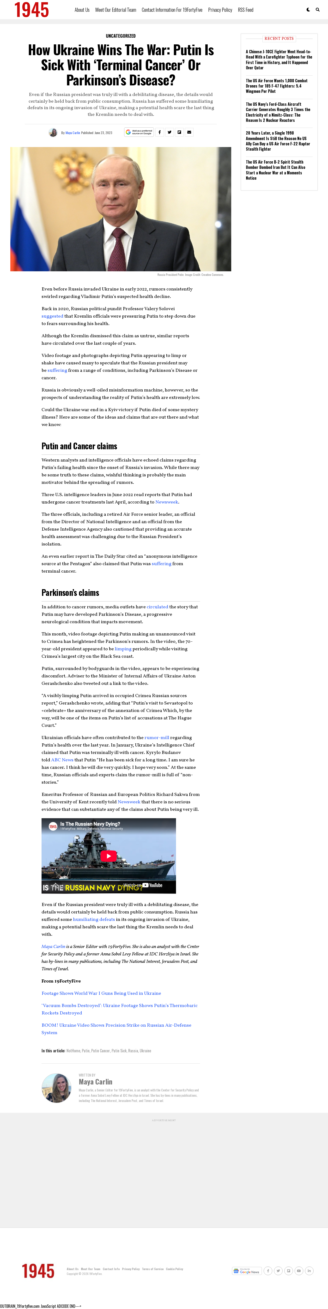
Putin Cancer (100, 1051)
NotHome (73, 1051)
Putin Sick (119, 1051)
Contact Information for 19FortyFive (172, 9)
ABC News (62, 760)
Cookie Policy (174, 1269)
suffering (57, 370)
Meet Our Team (90, 1269)
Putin (86, 1051)
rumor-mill (157, 737)
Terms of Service (153, 1269)
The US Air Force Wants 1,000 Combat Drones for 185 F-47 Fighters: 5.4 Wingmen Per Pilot (277, 86)
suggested (52, 316)
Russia (133, 1051)
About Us (82, 9)
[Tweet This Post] (169, 132)
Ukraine (145, 1051)
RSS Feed (245, 9)
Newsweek (166, 502)
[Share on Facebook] (159, 132)
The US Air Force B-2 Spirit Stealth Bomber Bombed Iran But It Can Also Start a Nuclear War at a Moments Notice (275, 170)
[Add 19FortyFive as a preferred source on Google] (139, 132)
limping (123, 649)
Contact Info (111, 1269)
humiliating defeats (94, 919)
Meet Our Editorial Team (115, 9)
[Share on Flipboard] (179, 132)
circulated (157, 607)
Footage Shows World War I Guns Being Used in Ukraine (102, 993)
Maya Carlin (73, 132)
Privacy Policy (220, 9)
